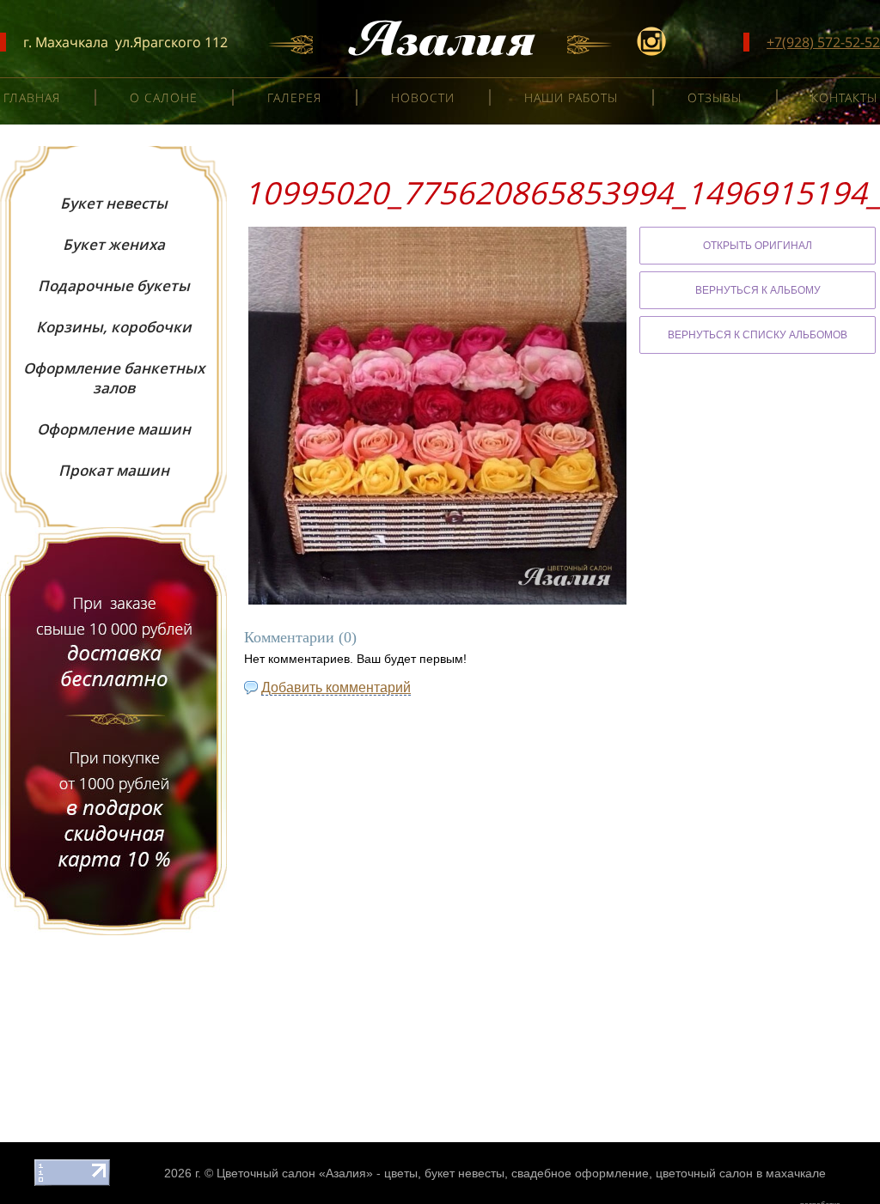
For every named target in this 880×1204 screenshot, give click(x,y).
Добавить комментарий (336, 687)
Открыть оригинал (757, 246)
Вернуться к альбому (758, 290)
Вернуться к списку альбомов (757, 335)
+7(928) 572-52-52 (823, 42)
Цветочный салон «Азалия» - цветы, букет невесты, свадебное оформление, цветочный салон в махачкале (521, 1173)
